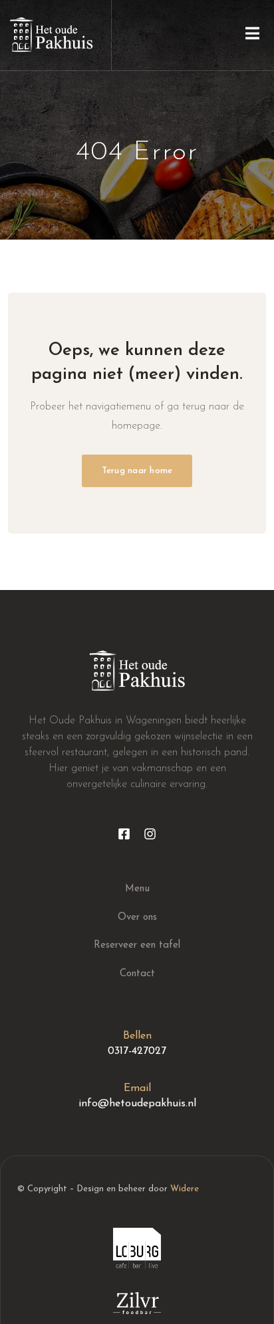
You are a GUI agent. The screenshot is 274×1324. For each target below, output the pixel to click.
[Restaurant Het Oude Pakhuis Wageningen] (51, 35)
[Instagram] (150, 834)
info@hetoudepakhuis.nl (137, 1103)
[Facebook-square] (124, 834)
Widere (184, 1189)
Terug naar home (137, 471)
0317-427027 (137, 1051)
